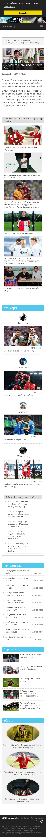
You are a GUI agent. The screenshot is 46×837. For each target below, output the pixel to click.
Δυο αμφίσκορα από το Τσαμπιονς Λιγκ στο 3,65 (24, 594)
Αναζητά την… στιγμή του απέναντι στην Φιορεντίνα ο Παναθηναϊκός (16, 535)
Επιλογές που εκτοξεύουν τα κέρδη (24, 572)
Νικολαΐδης (23, 367)
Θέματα (8, 720)
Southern (23, 411)
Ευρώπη (26, 40)
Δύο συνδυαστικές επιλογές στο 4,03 (24, 579)
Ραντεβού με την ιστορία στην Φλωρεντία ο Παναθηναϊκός (17, 524)
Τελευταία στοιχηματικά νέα (20, 497)
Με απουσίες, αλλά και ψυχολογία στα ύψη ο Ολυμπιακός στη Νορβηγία (17, 547)
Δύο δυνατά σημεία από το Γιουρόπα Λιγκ (24, 623)
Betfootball (6, 74)
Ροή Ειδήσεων (12, 565)
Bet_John (23, 323)
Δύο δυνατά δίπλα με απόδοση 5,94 (24, 638)
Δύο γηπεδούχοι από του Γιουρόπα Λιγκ (24, 616)
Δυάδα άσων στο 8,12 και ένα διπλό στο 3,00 (24, 608)
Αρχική (6, 40)
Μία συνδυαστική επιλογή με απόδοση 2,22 (24, 630)
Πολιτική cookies (37, 818)
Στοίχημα (10, 308)
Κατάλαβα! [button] (23, 13)
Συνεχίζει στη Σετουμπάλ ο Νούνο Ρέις (23, 42)
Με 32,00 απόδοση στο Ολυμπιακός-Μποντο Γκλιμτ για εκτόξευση (17, 504)
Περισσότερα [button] (9, 7)
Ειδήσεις (16, 40)
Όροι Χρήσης (25, 818)
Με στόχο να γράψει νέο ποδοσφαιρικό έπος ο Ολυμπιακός (18, 514)
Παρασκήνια (11, 649)
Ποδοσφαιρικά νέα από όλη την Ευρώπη (21, 119)
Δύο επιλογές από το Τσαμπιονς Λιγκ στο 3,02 (24, 601)
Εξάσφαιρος (23, 456)
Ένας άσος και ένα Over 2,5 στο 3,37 (24, 586)
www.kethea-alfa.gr (26, 831)
